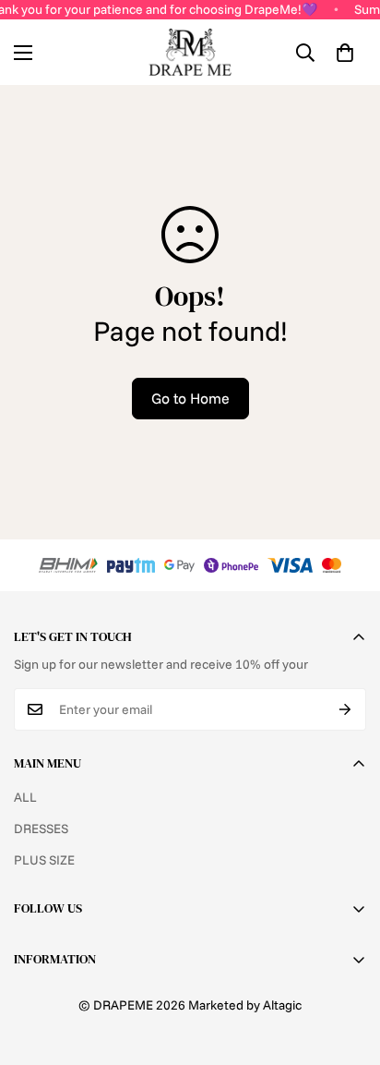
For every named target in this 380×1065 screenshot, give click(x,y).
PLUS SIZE (44, 860)
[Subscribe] (345, 709)
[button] (345, 52)
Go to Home (190, 398)
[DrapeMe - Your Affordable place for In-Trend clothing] (190, 52)
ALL (25, 797)
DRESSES (41, 828)
